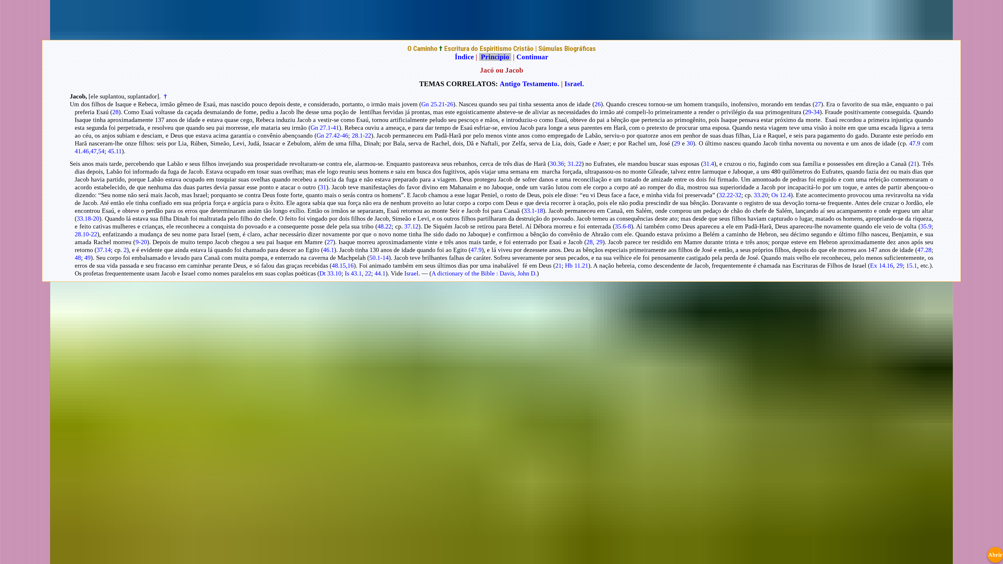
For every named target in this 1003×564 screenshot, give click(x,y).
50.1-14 (379, 257)
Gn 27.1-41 (325, 127)
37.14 (104, 249)
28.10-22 (86, 234)
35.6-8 (623, 226)
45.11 (115, 151)
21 (914, 163)
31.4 (708, 163)
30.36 (557, 163)
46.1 (328, 249)
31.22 (575, 163)
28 (115, 112)
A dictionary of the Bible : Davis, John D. (484, 273)
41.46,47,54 (89, 151)
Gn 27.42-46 (332, 135)
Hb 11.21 (576, 265)
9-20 (141, 242)
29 (677, 143)
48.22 (384, 226)
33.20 (761, 195)
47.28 (924, 249)
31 (323, 187)
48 (78, 257)
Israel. (574, 84)
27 (818, 104)
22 (368, 273)
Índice (464, 57)
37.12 (411, 226)
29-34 (812, 112)
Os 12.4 (781, 195)
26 (597, 104)
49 (87, 257)
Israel (411, 273)
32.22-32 (730, 195)
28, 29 (594, 242)
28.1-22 (361, 135)
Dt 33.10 (330, 273)
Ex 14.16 (881, 265)
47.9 (914, 143)
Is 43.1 (353, 273)
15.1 (911, 265)
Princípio (495, 57)
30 (690, 143)
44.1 (380, 273)
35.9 (925, 226)
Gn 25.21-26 (437, 104)
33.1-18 (533, 210)
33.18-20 (88, 218)
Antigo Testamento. (529, 84)
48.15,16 (343, 265)
